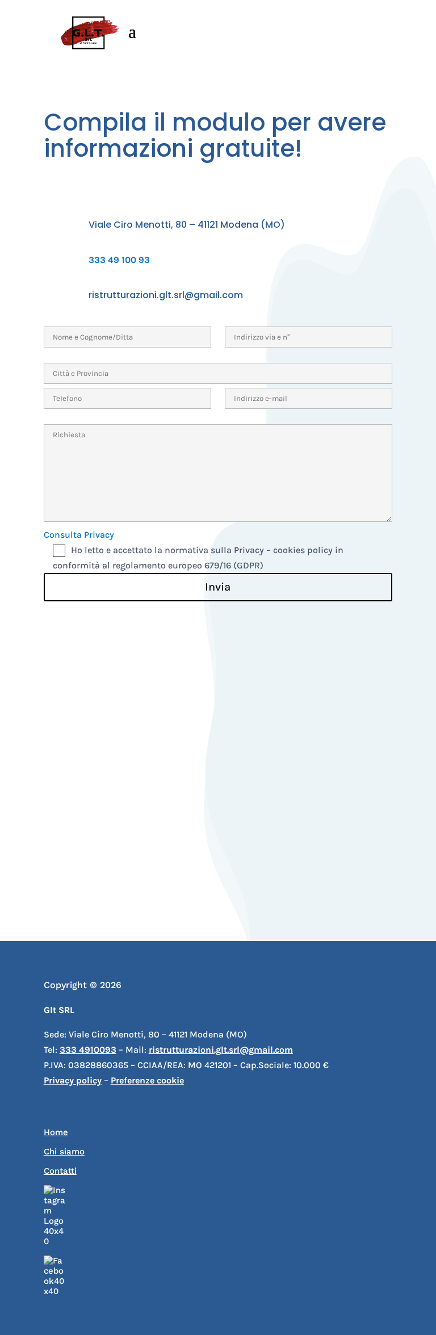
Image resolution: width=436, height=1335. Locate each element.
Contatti (60, 1171)
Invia (217, 586)
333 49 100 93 (119, 259)
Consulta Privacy (79, 534)
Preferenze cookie (147, 1080)
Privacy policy (73, 1080)
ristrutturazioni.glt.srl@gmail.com (166, 295)
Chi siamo (64, 1151)
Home (56, 1132)
